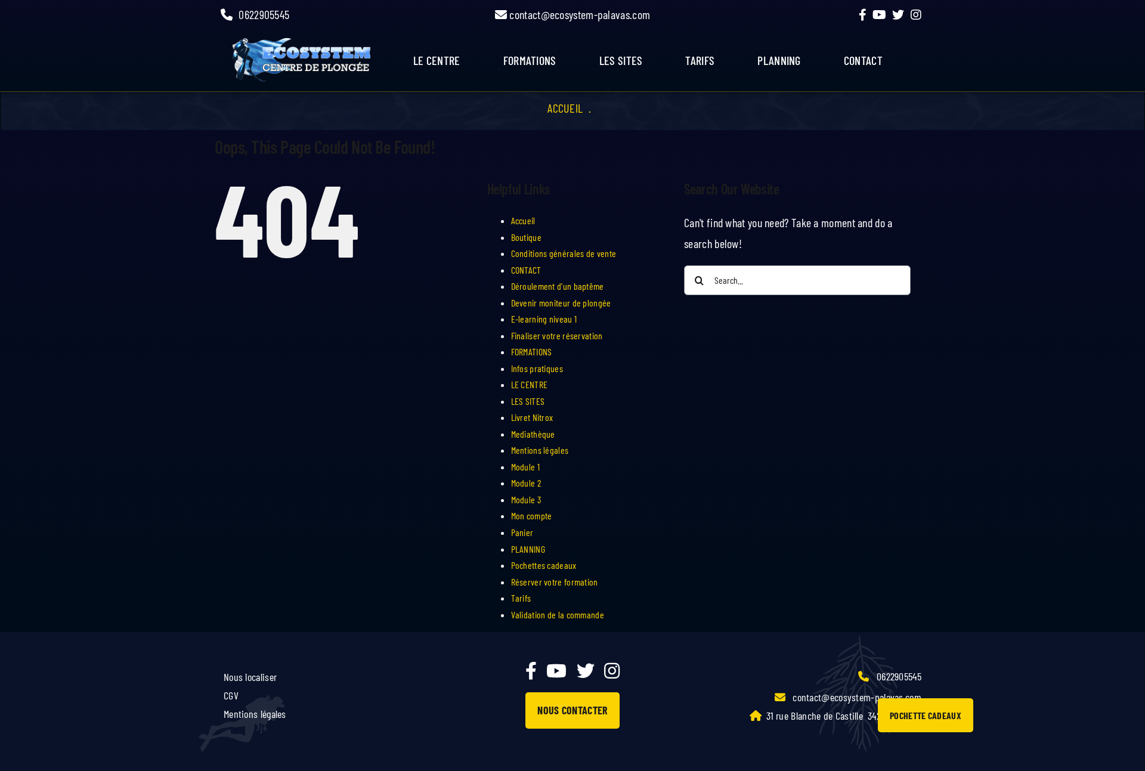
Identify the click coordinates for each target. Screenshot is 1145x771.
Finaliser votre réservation (557, 335)
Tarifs (521, 597)
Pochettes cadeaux (544, 565)
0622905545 (264, 14)
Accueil (565, 108)
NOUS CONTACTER (572, 710)
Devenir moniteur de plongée (561, 302)
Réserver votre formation (554, 581)
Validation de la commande (558, 614)
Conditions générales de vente (564, 253)
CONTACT (526, 269)
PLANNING (528, 549)
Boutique (526, 237)
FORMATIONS (529, 60)
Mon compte (531, 515)
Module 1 (525, 466)
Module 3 (526, 499)
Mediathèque (533, 433)
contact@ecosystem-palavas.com (578, 14)
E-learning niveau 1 (544, 318)
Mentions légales (540, 450)
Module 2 (526, 482)
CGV (231, 695)
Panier (522, 532)
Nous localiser (250, 676)
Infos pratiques (537, 368)
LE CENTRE (529, 384)
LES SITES (621, 60)
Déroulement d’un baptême (557, 286)
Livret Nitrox (532, 417)
